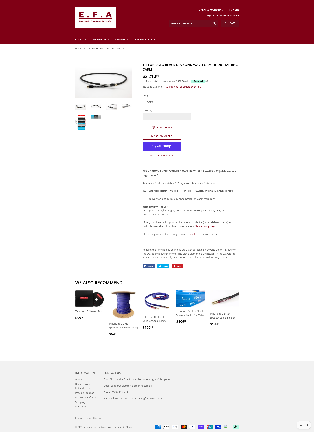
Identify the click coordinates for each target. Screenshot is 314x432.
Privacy (78, 417)
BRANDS (120, 39)
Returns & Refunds (85, 397)
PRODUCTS (100, 39)
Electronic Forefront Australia (97, 426)
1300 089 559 (120, 392)
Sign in (210, 15)
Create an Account (229, 15)
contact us (192, 234)
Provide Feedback (85, 392)
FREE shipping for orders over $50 (182, 86)
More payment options (162, 155)
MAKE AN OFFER (162, 136)
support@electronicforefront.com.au (131, 385)
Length (146, 95)
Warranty (80, 406)
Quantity (147, 110)
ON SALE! (81, 39)
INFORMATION (143, 39)
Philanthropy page (205, 226)
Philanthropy (82, 388)
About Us (80, 379)
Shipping (80, 402)
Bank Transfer (83, 383)
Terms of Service (93, 417)
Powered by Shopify (123, 426)
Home (78, 48)
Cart (232, 23)
